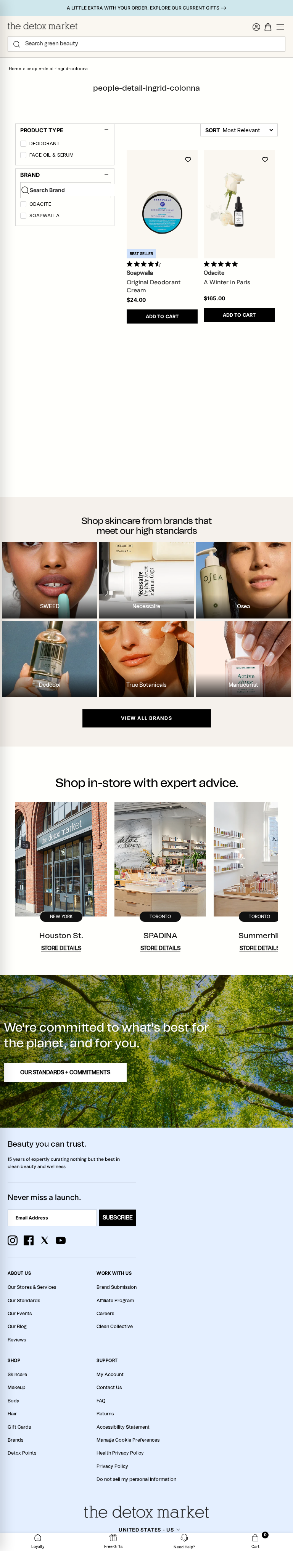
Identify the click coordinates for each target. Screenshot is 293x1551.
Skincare (17, 1374)
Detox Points (22, 1453)
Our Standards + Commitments (65, 1072)
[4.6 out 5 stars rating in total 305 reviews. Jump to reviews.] (145, 263)
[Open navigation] (280, 27)
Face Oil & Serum (51, 155)
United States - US (146, 1530)
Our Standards (24, 1300)
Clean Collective (115, 1326)
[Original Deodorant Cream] (162, 204)
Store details (61, 948)
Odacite (40, 204)
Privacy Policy (112, 1466)
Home (15, 69)
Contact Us (109, 1387)
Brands (15, 1440)
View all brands (146, 718)
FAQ (101, 1401)
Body (13, 1401)
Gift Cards (19, 1427)
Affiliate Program (115, 1300)
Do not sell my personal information (136, 1479)
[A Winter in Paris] (239, 204)
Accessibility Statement (123, 1427)
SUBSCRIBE (118, 1218)
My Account (110, 1374)
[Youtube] (61, 1240)
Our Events (20, 1313)
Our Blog (17, 1326)
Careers (105, 1313)
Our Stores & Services (32, 1287)
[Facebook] (29, 1240)
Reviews (17, 1340)
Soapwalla (44, 215)
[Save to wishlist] (188, 159)
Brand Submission (117, 1287)
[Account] (256, 27)
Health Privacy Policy (120, 1453)
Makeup (17, 1387)
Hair (12, 1414)
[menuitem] (65, 145)
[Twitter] (45, 1240)
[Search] (17, 44)
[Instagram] (13, 1240)
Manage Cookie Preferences (128, 1440)
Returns (105, 1414)
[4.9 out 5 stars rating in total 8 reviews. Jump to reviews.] (222, 263)
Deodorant (44, 143)
